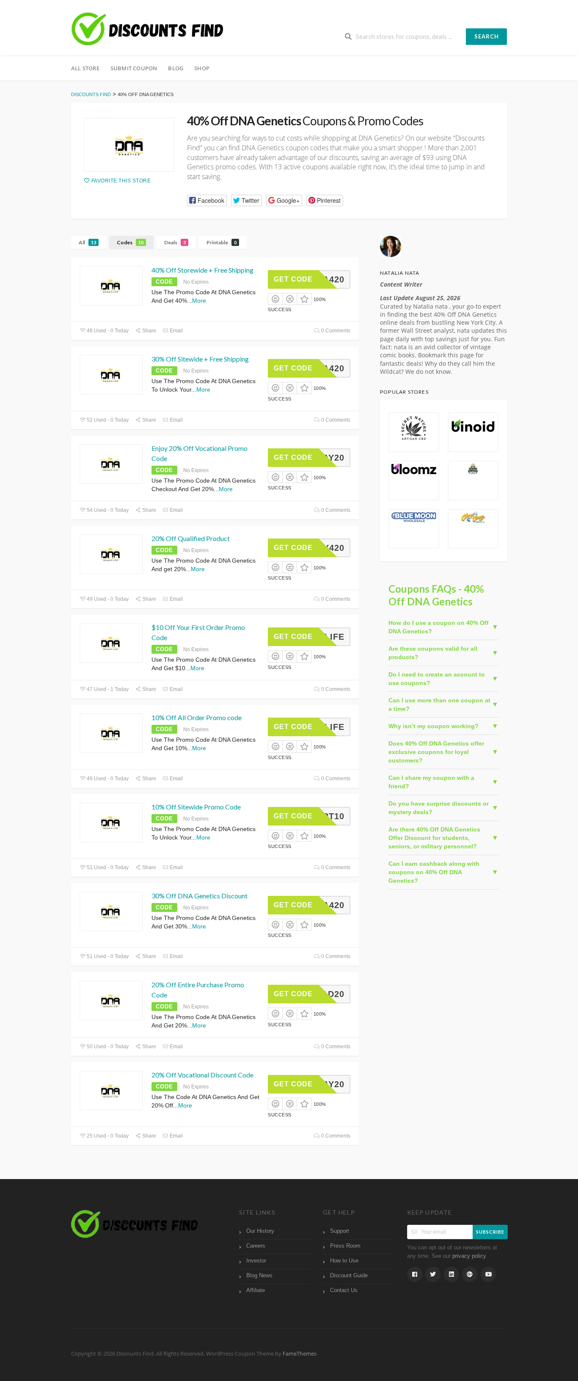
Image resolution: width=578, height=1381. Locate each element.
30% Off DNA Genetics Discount (199, 896)
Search (486, 36)
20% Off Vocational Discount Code (202, 1075)
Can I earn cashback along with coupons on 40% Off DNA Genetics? (433, 872)
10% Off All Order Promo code (196, 717)
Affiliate (255, 1290)
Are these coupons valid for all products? (432, 652)
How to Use (344, 1261)
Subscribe (490, 1232)
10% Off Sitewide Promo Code (196, 807)
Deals (175, 242)
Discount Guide (349, 1276)
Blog (175, 68)
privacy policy (469, 1256)
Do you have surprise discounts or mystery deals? (438, 807)
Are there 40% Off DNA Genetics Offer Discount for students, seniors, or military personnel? (434, 838)
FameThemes (300, 1353)
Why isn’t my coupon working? (433, 726)
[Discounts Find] (147, 29)
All (87, 242)
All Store (85, 68)
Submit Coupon (133, 68)
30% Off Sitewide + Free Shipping (200, 359)
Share (148, 331)
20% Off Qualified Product (190, 538)
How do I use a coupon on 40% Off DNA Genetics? (438, 627)
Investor (256, 1261)
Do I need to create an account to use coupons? (436, 678)
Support (339, 1231)
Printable (221, 242)
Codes (130, 242)
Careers (255, 1246)
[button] (207, 200)
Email (175, 331)
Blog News (259, 1276)
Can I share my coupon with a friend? (431, 782)
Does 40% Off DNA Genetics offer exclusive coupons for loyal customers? (436, 752)
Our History (260, 1231)
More (199, 300)
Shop (201, 68)
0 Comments (335, 331)
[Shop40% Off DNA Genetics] (129, 145)
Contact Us (344, 1290)
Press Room (345, 1246)
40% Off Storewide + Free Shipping (202, 270)
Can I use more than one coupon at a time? (439, 704)
